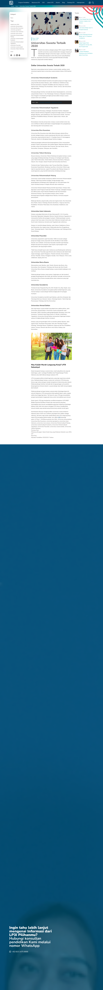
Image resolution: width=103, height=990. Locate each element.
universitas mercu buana (16, 33)
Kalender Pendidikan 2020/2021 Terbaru (50, 102)
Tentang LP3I (70, 2)
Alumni (58, 2)
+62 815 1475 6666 (20, 951)
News (16, 6)
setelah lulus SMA (14, 24)
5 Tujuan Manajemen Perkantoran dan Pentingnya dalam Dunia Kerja (85, 53)
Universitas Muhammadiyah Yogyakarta (16, 42)
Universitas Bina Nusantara (16, 28)
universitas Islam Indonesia (16, 31)
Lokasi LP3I (50, 2)
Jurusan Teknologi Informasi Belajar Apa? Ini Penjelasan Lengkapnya (85, 36)
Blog (63, 2)
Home (12, 6)
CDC (43, 2)
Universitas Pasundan (15, 45)
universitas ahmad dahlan (16, 26)
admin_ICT (35, 40)
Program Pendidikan (23, 2)
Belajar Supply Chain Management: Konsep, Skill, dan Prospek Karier (85, 44)
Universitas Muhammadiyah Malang (16, 36)
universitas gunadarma (15, 30)
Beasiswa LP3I (36, 2)
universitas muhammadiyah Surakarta (16, 39)
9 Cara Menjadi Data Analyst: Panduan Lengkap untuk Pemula (86, 21)
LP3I (59, 417)
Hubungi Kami (80, 2)
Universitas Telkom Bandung (17, 49)
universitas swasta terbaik (16, 47)
